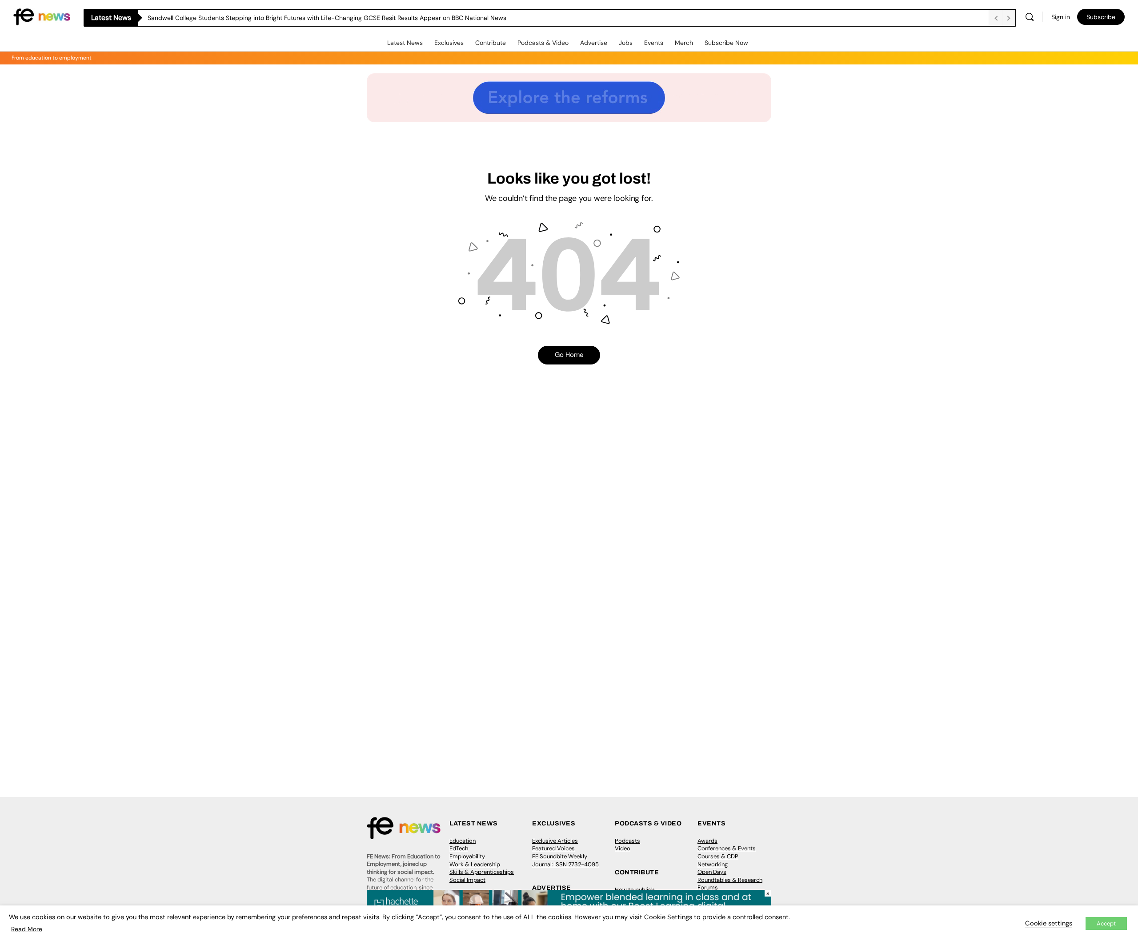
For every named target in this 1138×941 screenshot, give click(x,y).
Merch (684, 43)
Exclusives (449, 43)
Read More (26, 929)
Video (622, 848)
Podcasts (627, 841)
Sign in (1060, 17)
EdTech (458, 848)
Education (462, 841)
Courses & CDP (717, 856)
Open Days (711, 872)
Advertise (593, 43)
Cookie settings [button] (1048, 923)
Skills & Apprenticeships (481, 872)
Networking (712, 864)
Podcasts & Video (543, 43)
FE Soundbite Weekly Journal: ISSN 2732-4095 (565, 860)
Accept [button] (1106, 923)
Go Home (569, 354)
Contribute (490, 43)
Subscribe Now (726, 43)
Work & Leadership (474, 864)
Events (653, 43)
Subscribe (1100, 17)
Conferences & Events (726, 848)
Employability (467, 856)
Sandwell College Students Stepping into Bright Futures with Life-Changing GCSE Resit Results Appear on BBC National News (327, 18)
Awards (707, 841)
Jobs (626, 43)
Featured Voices (553, 848)
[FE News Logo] (41, 16)
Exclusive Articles (555, 841)
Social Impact (467, 880)
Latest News (405, 43)
